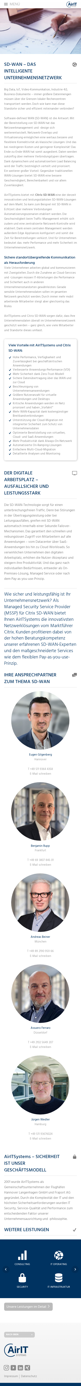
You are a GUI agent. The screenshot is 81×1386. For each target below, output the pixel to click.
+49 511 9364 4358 (41, 769)
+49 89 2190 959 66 (41, 951)
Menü (15, 4)
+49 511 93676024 (41, 1134)
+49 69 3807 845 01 (41, 860)
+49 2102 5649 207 (41, 1042)
